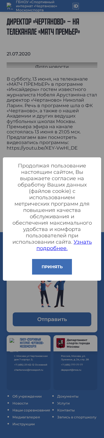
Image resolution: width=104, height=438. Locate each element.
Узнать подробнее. (64, 245)
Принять (52, 266)
